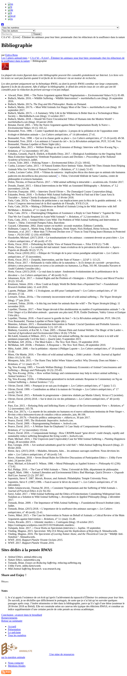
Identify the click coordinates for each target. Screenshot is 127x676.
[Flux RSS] (6, 673)
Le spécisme (14, 632)
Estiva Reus (11, 55)
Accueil (12, 626)
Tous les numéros (17, 635)
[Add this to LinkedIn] (9, 584)
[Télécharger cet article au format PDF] (5, 69)
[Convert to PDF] (20, 584)
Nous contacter (16, 662)
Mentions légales (16, 665)
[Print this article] (17, 584)
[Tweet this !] (6, 584)
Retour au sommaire (11, 620)
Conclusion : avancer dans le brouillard (21, 614)
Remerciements (9, 617)
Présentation (14, 629)
